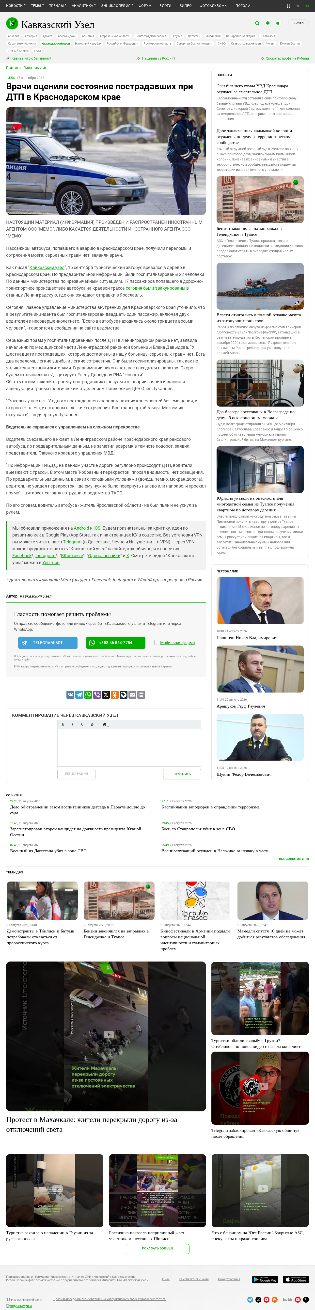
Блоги (165, 6)
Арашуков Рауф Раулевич (241, 706)
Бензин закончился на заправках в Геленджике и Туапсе (249, 231)
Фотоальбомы (214, 6)
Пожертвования (229, 1279)
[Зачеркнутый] (92, 724)
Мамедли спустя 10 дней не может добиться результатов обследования (271, 934)
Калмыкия (268, 36)
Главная (12, 67)
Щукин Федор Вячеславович (244, 774)
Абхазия (13, 36)
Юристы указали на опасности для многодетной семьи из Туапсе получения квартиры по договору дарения (255, 504)
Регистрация (76, 773)
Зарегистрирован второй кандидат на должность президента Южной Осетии (75, 831)
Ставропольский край (246, 43)
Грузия (177, 36)
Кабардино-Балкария (240, 36)
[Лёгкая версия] (288, 6)
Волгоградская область (152, 36)
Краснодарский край (56, 43)
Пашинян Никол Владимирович (247, 637)
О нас (166, 1279)
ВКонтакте (72, 555)
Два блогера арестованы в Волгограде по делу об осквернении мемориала (256, 414)
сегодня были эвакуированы (155, 288)
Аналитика (82, 6)
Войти (298, 23)
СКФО (222, 43)
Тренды (56, 6)
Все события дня (294, 859)
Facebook (22, 555)
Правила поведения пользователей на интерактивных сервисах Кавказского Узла (109, 1299)
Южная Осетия (290, 43)
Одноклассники (104, 555)
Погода (243, 6)
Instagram (45, 555)
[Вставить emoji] (105, 724)
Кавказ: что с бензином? (31, 58)
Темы (36, 6)
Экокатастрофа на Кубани (287, 58)
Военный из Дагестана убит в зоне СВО (48, 850)
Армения (88, 36)
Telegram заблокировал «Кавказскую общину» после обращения (255, 1133)
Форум (145, 6)
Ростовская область (158, 43)
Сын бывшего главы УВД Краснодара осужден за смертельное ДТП (252, 89)
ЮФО (37, 51)
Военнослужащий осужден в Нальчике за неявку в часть (215, 850)
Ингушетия (213, 36)
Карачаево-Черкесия (22, 43)
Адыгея (48, 36)
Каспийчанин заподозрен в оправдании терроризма (210, 807)
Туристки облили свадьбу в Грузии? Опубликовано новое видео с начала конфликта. (257, 1043)
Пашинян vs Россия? (158, 58)
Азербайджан (67, 36)
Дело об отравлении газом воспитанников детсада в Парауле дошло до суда (77, 810)
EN (307, 5)
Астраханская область (114, 36)
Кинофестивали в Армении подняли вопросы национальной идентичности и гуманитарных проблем (195, 939)
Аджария (31, 36)
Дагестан (194, 36)
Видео (186, 6)
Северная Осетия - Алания (194, 43)
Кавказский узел (47, 267)
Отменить (182, 774)
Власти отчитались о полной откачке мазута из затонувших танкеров (259, 317)
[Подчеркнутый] (82, 724)
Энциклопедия (115, 6)
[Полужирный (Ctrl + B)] (62, 724)
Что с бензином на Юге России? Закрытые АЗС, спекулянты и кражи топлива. (258, 1235)
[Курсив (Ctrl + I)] (72, 724)
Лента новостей (35, 67)
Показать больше (157, 1248)
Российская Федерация (122, 43)
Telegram (72, 541)
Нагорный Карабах (88, 43)
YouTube (51, 562)
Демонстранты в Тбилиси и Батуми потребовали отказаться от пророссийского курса (40, 937)
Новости (14, 6)
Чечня (270, 43)
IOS (97, 528)
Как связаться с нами (193, 1279)
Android (81, 528)
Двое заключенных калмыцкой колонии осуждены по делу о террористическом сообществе (254, 136)
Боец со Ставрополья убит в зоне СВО (198, 829)
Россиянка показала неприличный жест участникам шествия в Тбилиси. (146, 1235)
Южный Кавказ (18, 51)
